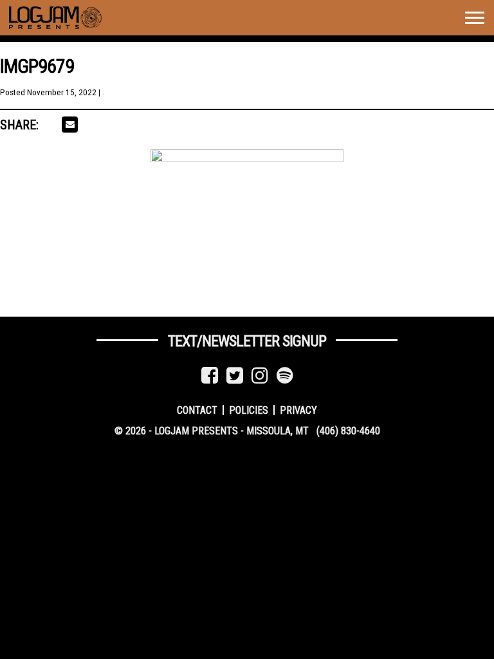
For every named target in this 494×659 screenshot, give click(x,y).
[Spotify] (285, 375)
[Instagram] (259, 375)
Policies (248, 409)
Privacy (298, 409)
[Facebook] (209, 375)
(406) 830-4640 (348, 431)
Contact (197, 409)
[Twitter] (234, 375)
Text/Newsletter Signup (247, 341)
